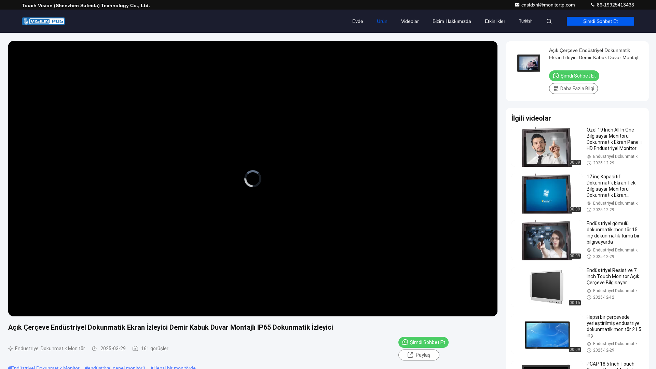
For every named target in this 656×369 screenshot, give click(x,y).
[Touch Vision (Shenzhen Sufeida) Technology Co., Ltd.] (43, 21)
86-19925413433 (615, 5)
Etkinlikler (495, 21)
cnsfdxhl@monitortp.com (548, 5)
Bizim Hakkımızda (452, 21)
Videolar (410, 21)
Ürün (382, 21)
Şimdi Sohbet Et (600, 21)
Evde (357, 21)
